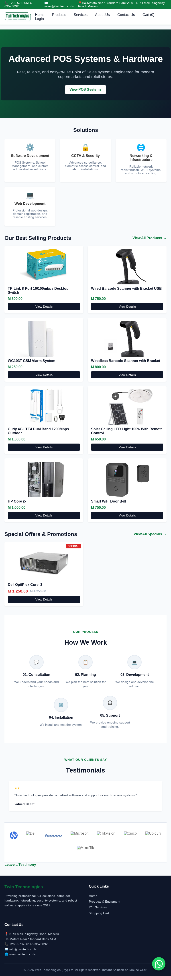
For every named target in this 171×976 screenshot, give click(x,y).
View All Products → (149, 238)
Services (81, 15)
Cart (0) (148, 15)
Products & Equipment (104, 901)
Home (40, 15)
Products (59, 15)
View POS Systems (85, 89)
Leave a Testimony (20, 864)
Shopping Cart (99, 913)
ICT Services (98, 907)
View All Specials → (150, 534)
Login (39, 19)
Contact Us (126, 15)
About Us (102, 15)
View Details (44, 306)
